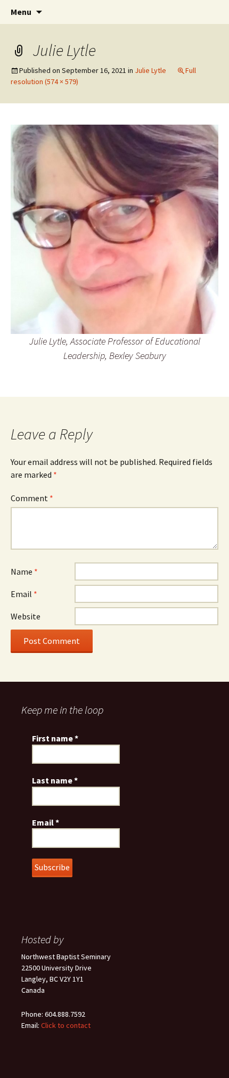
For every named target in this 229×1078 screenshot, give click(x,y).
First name (55, 738)
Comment (32, 498)
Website (25, 616)
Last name (55, 780)
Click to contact (66, 1025)
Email (24, 594)
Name (24, 571)
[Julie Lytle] (114, 228)
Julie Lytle (150, 70)
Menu (21, 11)
